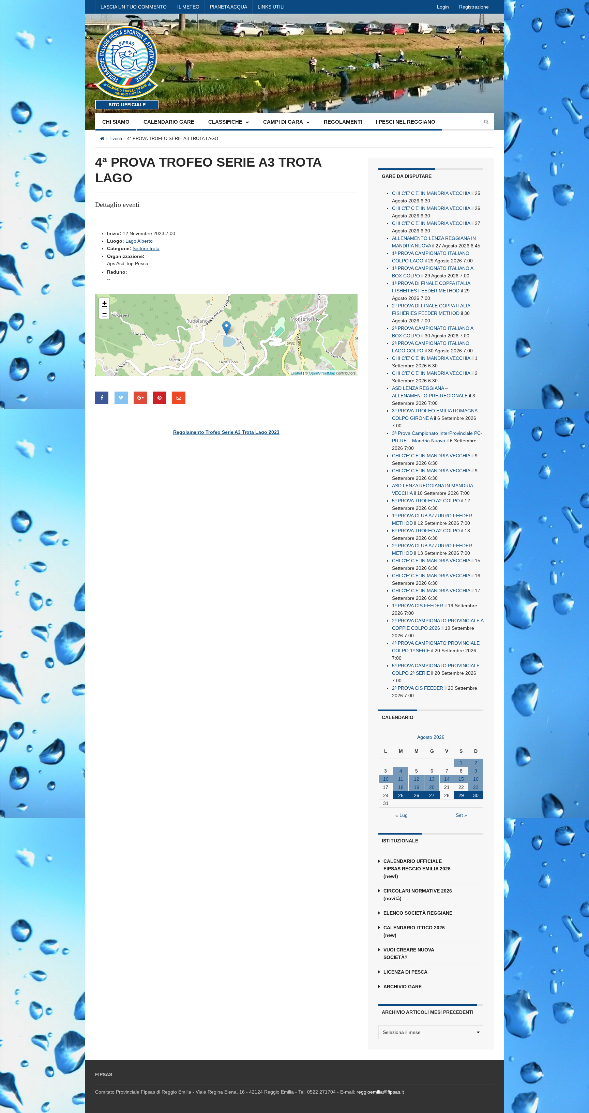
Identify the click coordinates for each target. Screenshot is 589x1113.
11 (400, 779)
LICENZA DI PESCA (405, 972)
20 (432, 787)
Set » (461, 815)
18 (401, 787)
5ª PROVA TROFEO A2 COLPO (426, 500)
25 (401, 795)
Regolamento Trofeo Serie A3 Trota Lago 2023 (226, 432)
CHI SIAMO (116, 122)
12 (416, 779)
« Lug (401, 815)
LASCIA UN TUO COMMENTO (134, 7)
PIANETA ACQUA (228, 7)
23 (476, 787)
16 (476, 779)
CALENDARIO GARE (169, 122)
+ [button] (104, 303)
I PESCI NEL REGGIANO (405, 122)
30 (476, 795)
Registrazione (474, 7)
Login (443, 7)
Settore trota (146, 248)
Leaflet (296, 373)
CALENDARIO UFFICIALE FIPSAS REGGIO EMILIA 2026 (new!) (417, 868)
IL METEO (188, 7)
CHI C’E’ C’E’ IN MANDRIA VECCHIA (431, 193)
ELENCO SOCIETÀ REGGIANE (417, 913)
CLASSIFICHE (225, 122)
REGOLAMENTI (343, 122)
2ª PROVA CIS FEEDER (417, 688)
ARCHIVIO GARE (402, 986)
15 (461, 779)
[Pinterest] (159, 398)
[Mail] (178, 398)
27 (432, 795)
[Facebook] (101, 398)
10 (386, 779)
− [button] (104, 313)
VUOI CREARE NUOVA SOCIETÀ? (408, 953)
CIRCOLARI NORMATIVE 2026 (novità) (417, 894)
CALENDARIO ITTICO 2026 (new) (414, 931)
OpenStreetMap (322, 373)
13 (432, 779)
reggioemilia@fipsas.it (380, 1092)
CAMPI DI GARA (283, 122)
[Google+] (140, 398)
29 (461, 795)
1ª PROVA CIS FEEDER (417, 605)
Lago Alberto (139, 241)
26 (416, 795)
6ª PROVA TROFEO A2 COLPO (426, 530)
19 (416, 787)
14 (447, 779)
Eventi (115, 138)
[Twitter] (121, 398)
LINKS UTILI (271, 7)
